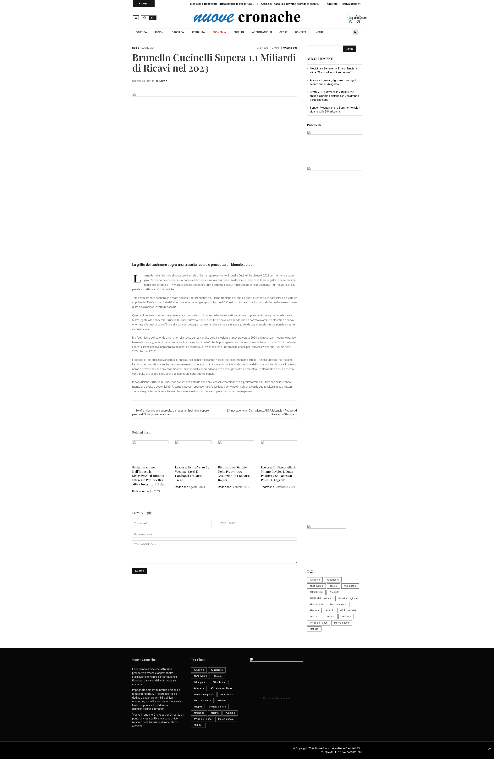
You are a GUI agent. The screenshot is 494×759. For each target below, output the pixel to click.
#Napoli (329, 610)
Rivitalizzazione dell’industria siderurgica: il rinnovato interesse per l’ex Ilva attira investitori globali (149, 475)
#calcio (334, 586)
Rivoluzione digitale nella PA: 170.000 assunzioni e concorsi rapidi (234, 473)
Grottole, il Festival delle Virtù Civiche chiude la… (357, 3)
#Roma (331, 616)
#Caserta (334, 592)
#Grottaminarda (338, 604)
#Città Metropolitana (321, 598)
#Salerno (346, 616)
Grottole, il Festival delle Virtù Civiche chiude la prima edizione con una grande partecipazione (334, 95)
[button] (136, 17)
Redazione (138, 491)
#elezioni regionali (348, 598)
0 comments (290, 47)
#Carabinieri (316, 592)
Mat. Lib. (314, 629)
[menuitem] (141, 32)
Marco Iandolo (341, 622)
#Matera (314, 610)
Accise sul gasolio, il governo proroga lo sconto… (291, 3)
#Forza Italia (316, 604)
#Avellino (315, 579)
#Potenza (315, 616)
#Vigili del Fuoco (318, 622)
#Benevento (316, 586)
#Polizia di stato (348, 610)
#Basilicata (333, 579)
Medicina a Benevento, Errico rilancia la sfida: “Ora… (222, 3)
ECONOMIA (147, 47)
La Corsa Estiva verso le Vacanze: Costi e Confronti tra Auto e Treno (192, 473)
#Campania (350, 586)
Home (135, 47)
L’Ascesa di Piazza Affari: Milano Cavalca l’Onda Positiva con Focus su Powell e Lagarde (278, 473)
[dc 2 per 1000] (334, 375)
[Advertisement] (334, 287)
